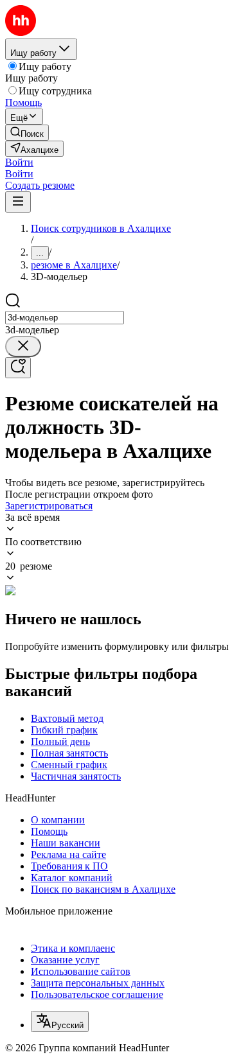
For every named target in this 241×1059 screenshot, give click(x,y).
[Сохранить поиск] (18, 367)
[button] (19, 162)
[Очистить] (23, 346)
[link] (27, 133)
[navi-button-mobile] (18, 202)
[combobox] (64, 317)
